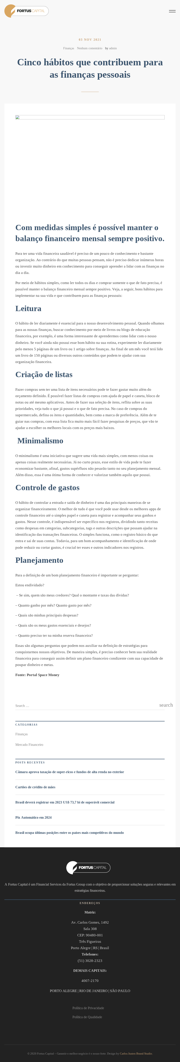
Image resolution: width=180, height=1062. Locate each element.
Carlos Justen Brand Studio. (136, 1053)
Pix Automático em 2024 (33, 817)
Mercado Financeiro (29, 745)
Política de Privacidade (88, 1008)
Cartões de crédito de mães (35, 787)
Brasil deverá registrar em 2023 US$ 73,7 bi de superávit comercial (64, 802)
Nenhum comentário (89, 48)
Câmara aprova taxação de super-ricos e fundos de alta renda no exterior (69, 772)
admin (113, 48)
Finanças (68, 48)
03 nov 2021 (90, 39)
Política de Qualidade (87, 1017)
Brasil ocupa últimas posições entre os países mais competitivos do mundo (69, 833)
